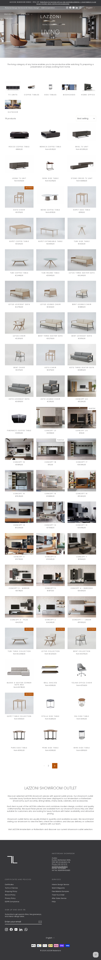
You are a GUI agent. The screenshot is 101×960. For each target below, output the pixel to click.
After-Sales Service (59, 898)
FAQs (54, 902)
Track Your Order (58, 895)
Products (10, 14)
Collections (53, 25)
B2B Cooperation (48, 8)
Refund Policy (10, 895)
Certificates (9, 884)
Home (44, 25)
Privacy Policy (10, 898)
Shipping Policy (11, 891)
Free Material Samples (60, 891)
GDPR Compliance (12, 902)
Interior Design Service (60, 884)
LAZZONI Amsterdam (60, 866)
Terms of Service (11, 888)
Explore (9, 18)
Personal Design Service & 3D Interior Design (22, 8)
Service (25, 14)
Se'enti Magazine (58, 888)
